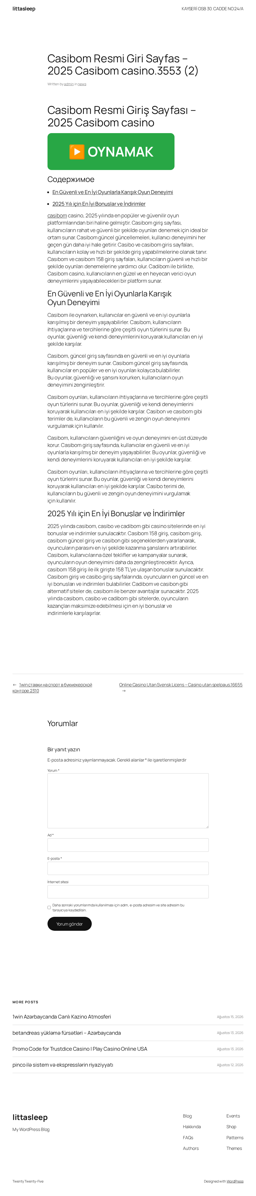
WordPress (235, 1181)
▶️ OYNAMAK (111, 151)
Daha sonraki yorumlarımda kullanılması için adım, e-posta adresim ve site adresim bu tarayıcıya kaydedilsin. (118, 907)
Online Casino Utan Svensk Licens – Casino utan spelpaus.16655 (180, 684)
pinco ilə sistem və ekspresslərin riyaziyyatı (62, 1065)
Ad (51, 835)
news (82, 84)
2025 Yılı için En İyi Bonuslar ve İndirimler (99, 203)
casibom (57, 215)
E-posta (55, 858)
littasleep (23, 8)
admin (69, 84)
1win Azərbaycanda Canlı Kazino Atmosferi (61, 1017)
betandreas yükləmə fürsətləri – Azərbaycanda (66, 1033)
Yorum (54, 770)
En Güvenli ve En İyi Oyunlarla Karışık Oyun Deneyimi (112, 191)
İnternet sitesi (58, 881)
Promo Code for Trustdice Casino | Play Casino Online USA (79, 1049)
